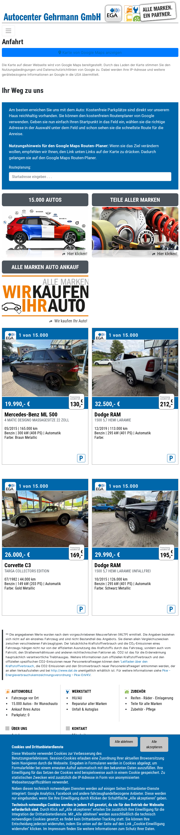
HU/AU (77, 698)
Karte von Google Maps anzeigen (91, 52)
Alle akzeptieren (154, 744)
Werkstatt (81, 691)
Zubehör (138, 691)
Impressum (57, 828)
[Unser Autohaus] (140, 11)
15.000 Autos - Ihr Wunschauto (34, 703)
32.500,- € (107, 404)
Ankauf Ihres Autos (25, 709)
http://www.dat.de (64, 670)
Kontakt (79, 728)
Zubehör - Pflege (143, 709)
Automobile (21, 691)
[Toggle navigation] (8, 30)
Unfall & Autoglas (85, 709)
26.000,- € (17, 554)
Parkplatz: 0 (20, 715)
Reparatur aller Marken (89, 703)
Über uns (19, 728)
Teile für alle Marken (146, 703)
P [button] (81, 458)
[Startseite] (52, 11)
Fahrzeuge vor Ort (25, 698)
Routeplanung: (20, 167)
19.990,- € (17, 404)
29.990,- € (107, 554)
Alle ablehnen (124, 742)
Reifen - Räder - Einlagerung (152, 698)
